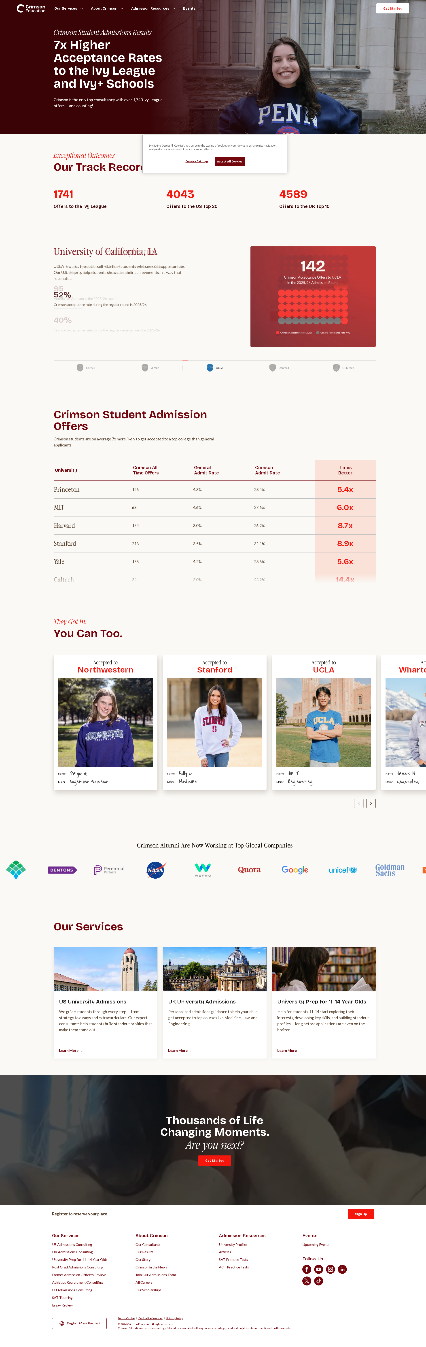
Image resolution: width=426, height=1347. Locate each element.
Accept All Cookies (229, 161)
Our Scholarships (148, 1290)
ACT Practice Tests (234, 1267)
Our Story (143, 1259)
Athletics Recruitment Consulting (77, 1282)
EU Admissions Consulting (72, 1290)
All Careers (144, 1282)
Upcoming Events (315, 1244)
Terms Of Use (126, 1318)
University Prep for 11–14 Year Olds (80, 1259)
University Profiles (233, 1244)
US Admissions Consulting (72, 1244)
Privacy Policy (174, 1318)
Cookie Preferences (150, 1318)
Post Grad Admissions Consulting (77, 1267)
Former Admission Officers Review (79, 1274)
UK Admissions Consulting (72, 1252)
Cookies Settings (197, 161)
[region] (214, 154)
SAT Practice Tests (233, 1259)
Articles (225, 1252)
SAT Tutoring (62, 1297)
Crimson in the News (151, 1267)
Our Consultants (148, 1244)
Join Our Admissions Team (156, 1274)
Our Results (144, 1252)
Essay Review (62, 1305)
